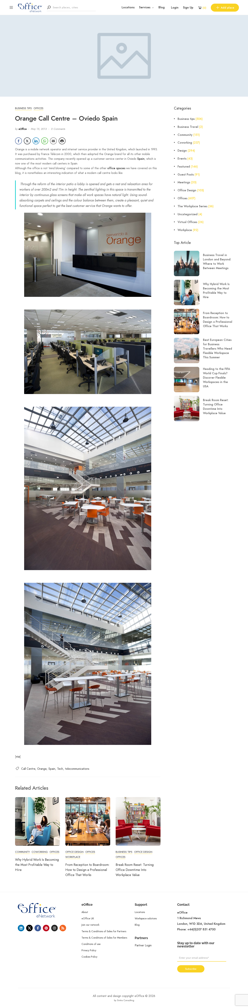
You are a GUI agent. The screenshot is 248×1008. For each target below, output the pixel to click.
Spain (141, 159)
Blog (161, 7)
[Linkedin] (21, 928)
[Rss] (63, 928)
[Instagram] (54, 928)
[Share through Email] (53, 140)
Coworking (40, 852)
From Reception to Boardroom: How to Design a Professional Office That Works (87, 869)
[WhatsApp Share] (44, 140)
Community (22, 852)
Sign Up (188, 8)
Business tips (23, 108)
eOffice (23, 129)
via (18, 757)
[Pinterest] (46, 928)
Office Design (74, 852)
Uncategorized (188, 214)
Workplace (72, 857)
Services (144, 7)
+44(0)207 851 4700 (201, 929)
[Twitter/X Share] (27, 140)
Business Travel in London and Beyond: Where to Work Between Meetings (217, 261)
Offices (38, 108)
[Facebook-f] (37, 928)
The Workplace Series (192, 206)
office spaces (116, 168)
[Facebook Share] (18, 140)
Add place (227, 7)
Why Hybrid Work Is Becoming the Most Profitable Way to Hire (37, 864)
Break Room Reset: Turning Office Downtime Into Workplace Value (135, 869)
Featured (184, 167)
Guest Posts (186, 175)
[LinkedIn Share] (35, 140)
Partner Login (143, 945)
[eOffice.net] (30, 7)
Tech (60, 769)
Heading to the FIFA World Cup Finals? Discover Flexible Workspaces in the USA (216, 377)
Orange (41, 769)
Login (174, 8)
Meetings (184, 182)
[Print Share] (62, 140)
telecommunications (77, 769)
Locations (128, 7)
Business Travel (188, 127)
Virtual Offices (187, 222)
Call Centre (28, 769)
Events (182, 159)
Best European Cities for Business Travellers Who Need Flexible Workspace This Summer (217, 348)
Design (182, 151)
